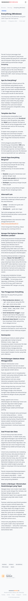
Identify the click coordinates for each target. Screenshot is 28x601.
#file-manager (5, 567)
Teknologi (9, 7)
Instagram (18, 594)
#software (11, 564)
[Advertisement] (14, 38)
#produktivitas (19, 564)
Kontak (8, 594)
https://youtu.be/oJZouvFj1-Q (9, 223)
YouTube (25, 594)
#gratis (12, 567)
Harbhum (3, 21)
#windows (4, 564)
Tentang (3, 594)
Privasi (13, 594)
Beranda (3, 7)
